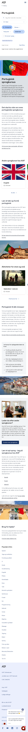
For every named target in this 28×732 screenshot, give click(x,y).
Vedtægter (5, 691)
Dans (3, 583)
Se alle (13, 193)
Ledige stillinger (6, 694)
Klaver (3, 615)
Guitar (3, 612)
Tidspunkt (6, 31)
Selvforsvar (5, 594)
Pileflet (4, 655)
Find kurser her (13, 299)
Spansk (6, 477)
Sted (6, 22)
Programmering (6, 604)
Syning (3, 640)
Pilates (3, 576)
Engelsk (4, 572)
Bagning (4, 619)
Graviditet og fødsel (7, 622)
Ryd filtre (22, 45)
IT (2, 561)
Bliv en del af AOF (7, 702)
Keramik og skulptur (7, 590)
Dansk (3, 565)
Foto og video (5, 644)
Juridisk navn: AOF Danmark (9, 676)
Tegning (4, 633)
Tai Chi (4, 658)
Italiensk (6, 484)
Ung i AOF (4, 687)
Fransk (6, 481)
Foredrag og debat (7, 558)
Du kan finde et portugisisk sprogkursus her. (13, 335)
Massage (4, 626)
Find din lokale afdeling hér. (9, 538)
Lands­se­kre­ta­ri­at (6, 706)
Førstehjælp (5, 579)
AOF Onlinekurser (7, 672)
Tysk (3, 586)
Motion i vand (5, 648)
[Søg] (3, 18)
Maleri (3, 637)
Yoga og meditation (7, 554)
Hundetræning (6, 569)
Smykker (4, 630)
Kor (3, 601)
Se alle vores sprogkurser (10, 442)
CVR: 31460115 (6, 679)
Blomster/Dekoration (7, 651)
